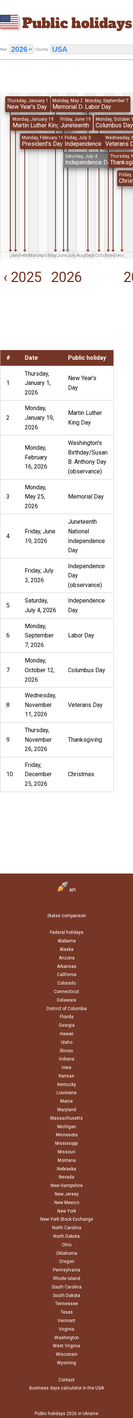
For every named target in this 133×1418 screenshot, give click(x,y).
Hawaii (67, 1033)
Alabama (67, 940)
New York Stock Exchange (66, 1219)
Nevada (66, 1177)
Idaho (66, 1042)
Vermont (66, 1320)
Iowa (66, 1067)
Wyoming (66, 1362)
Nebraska (66, 1168)
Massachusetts (66, 1118)
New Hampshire (67, 1185)
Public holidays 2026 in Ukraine (66, 1413)
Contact (66, 1379)
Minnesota (67, 1134)
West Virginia (66, 1345)
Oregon (66, 1261)
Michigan (66, 1126)
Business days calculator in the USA (66, 1388)
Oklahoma (66, 1253)
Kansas (66, 1076)
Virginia (66, 1329)
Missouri (66, 1151)
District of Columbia (67, 1008)
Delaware (66, 1000)
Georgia (67, 1025)
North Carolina (66, 1227)
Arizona (67, 958)
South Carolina (67, 1287)
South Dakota (66, 1295)
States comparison (66, 915)
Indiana (66, 1059)
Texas (67, 1312)
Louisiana (66, 1092)
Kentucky (66, 1084)
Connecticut (66, 991)
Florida (67, 1016)
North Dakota (66, 1236)
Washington (66, 1337)
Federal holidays (66, 932)
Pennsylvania (66, 1270)
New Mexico (66, 1202)
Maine (66, 1101)
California (66, 974)
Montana (67, 1160)
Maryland (66, 1109)
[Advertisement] (22, 327)
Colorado (66, 983)
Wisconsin (67, 1354)
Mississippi (66, 1143)
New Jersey (67, 1194)
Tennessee (66, 1303)
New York (66, 1211)
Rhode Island (66, 1278)
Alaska (66, 949)
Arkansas (66, 966)
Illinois (66, 1050)
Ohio (66, 1244)
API (72, 890)
